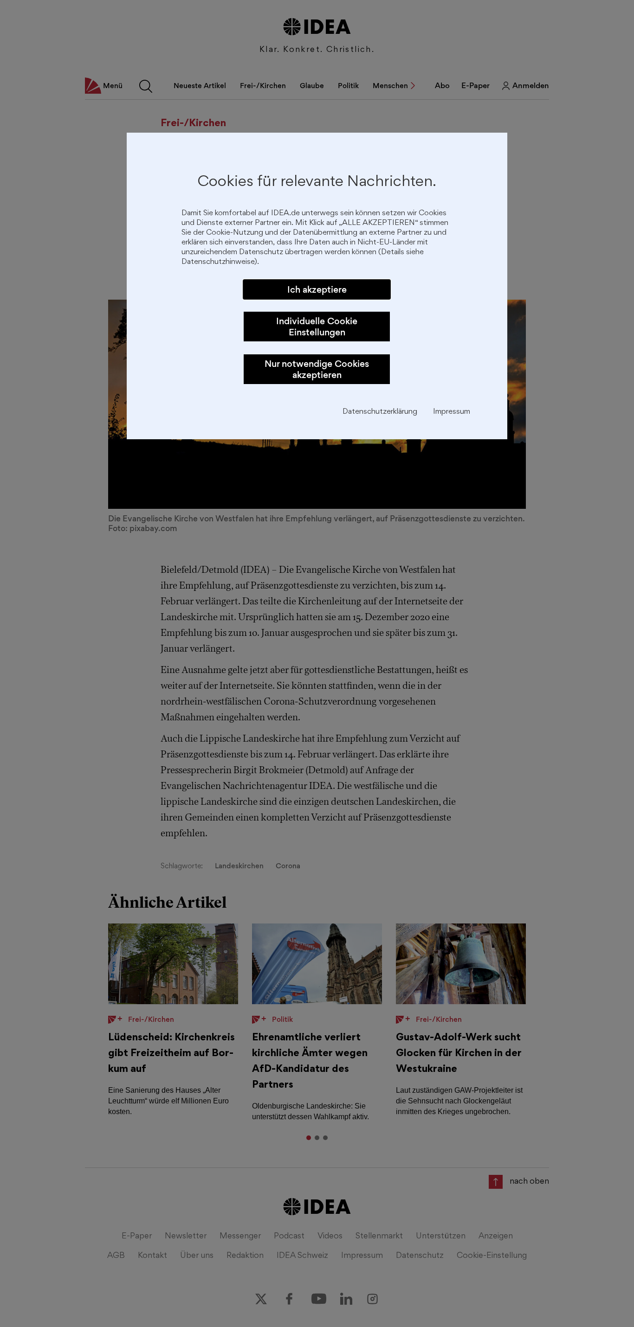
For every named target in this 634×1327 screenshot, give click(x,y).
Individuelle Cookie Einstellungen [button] (316, 326)
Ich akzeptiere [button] (317, 289)
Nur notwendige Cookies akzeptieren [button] (317, 369)
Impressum (451, 412)
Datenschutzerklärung (380, 412)
